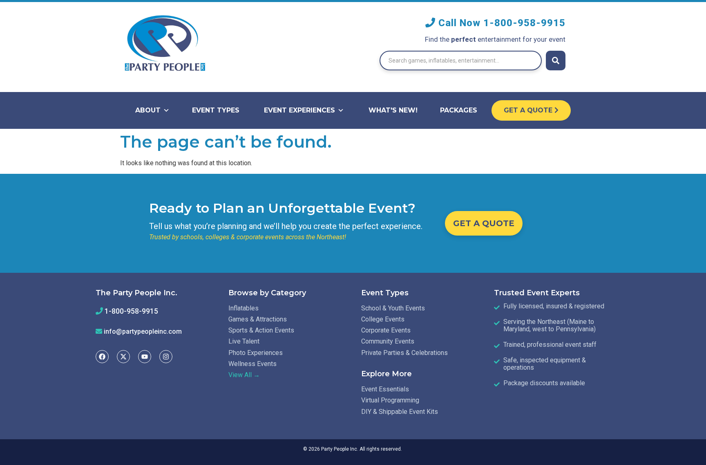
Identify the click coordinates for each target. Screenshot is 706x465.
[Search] (555, 60)
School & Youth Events (393, 308)
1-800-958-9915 (524, 23)
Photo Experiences (255, 353)
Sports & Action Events (261, 330)
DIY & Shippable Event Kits (399, 412)
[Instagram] (165, 356)
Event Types (215, 110)
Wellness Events (252, 364)
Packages (458, 110)
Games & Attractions (257, 319)
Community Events (387, 341)
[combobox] (461, 60)
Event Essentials (385, 389)
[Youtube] (144, 356)
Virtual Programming (390, 400)
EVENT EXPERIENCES (299, 110)
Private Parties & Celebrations (404, 353)
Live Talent (243, 341)
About (148, 110)
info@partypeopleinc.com (143, 331)
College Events (382, 319)
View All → (244, 375)
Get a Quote (529, 110)
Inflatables (243, 308)
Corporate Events (386, 330)
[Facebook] (102, 356)
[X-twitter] (123, 356)
